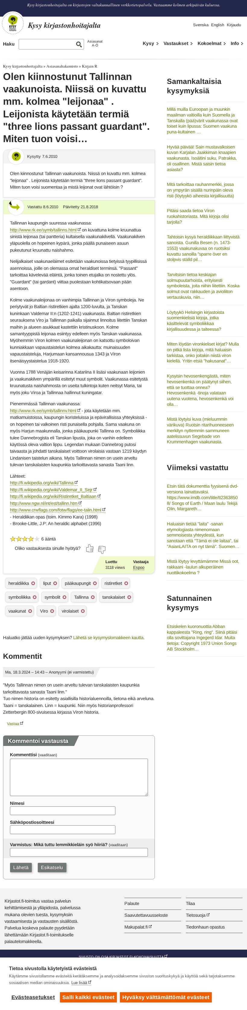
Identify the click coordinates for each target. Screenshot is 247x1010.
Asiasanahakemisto (62, 66)
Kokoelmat (209, 43)
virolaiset (70, 610)
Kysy (148, 43)
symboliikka (19, 597)
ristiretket (113, 583)
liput (47, 583)
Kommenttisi (23, 754)
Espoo (138, 567)
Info (235, 43)
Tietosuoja (195, 915)
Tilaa (190, 903)
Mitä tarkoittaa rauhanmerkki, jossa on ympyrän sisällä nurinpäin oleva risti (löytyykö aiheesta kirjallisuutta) (200, 190)
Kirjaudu (234, 25)
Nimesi (17, 803)
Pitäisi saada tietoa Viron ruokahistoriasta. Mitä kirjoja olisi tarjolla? (198, 216)
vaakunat (17, 610)
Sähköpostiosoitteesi (32, 822)
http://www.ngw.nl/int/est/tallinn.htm (43, 503)
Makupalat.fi (136, 926)
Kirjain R (89, 66)
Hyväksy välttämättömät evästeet (165, 997)
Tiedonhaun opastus (205, 926)
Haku (8, 43)
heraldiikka (18, 583)
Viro (44, 610)
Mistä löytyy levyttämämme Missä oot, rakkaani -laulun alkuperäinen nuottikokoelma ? (203, 567)
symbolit (52, 597)
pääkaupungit (78, 583)
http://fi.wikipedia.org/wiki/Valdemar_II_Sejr (51, 489)
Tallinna (81, 597)
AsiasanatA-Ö (94, 43)
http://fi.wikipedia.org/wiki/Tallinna (41, 482)
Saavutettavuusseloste (146, 915)
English (217, 25)
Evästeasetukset (33, 997)
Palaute (131, 903)
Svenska (200, 25)
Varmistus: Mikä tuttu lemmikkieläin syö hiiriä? (59, 844)
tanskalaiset (113, 597)
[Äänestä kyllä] (90, 548)
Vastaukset (176, 43)
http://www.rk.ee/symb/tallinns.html (43, 229)
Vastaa (13, 724)
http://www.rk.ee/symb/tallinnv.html (43, 410)
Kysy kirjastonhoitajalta (22, 66)
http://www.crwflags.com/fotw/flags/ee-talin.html (55, 509)
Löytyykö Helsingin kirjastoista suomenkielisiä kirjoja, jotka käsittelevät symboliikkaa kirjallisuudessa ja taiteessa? (195, 321)
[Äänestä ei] (101, 550)
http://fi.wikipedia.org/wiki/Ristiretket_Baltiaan (53, 496)
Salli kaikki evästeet (88, 997)
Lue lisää (79, 982)
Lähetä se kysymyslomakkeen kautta (108, 637)
